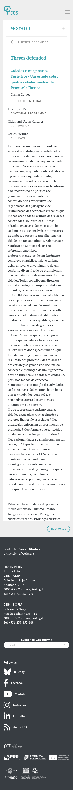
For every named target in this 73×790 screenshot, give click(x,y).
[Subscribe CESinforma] (64, 645)
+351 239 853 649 (21, 622)
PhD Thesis (21, 28)
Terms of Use (12, 571)
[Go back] (12, 42)
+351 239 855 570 (21, 594)
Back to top (58, 528)
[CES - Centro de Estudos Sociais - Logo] (11, 8)
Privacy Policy (13, 567)
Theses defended (33, 42)
